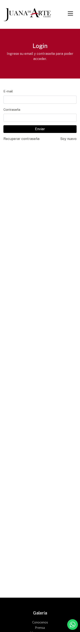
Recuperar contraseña (21, 139)
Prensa (40, 628)
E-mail (8, 91)
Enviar (40, 129)
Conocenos (40, 622)
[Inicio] (27, 13)
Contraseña (11, 109)
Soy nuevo (68, 139)
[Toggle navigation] (70, 13)
